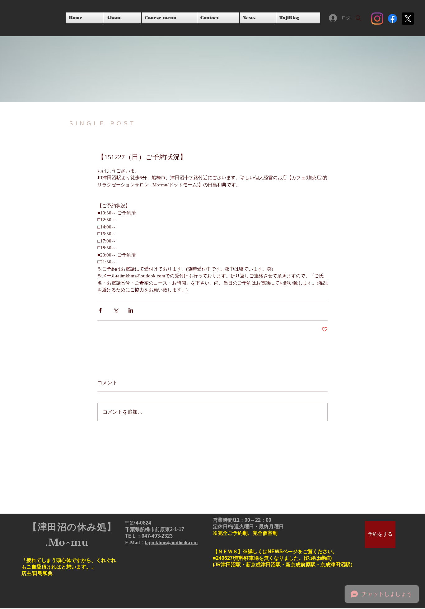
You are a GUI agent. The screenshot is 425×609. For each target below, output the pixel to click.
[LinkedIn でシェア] (131, 310)
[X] (408, 18)
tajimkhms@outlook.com (171, 542)
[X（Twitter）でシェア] (116, 310)
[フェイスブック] (392, 18)
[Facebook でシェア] (100, 310)
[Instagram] (377, 18)
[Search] (358, 18)
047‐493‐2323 (157, 536)
